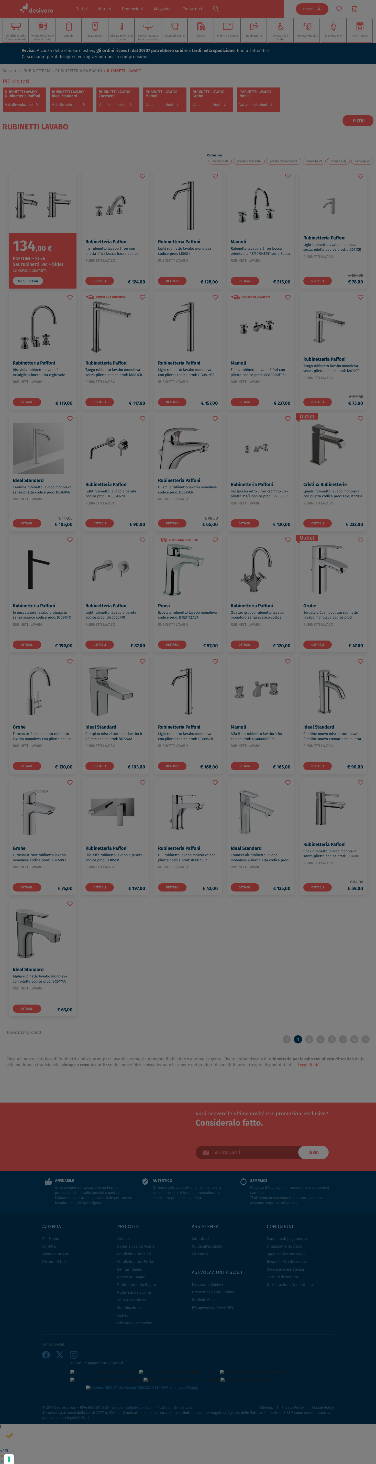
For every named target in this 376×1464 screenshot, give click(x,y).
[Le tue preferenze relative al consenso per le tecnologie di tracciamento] (9, 1459)
